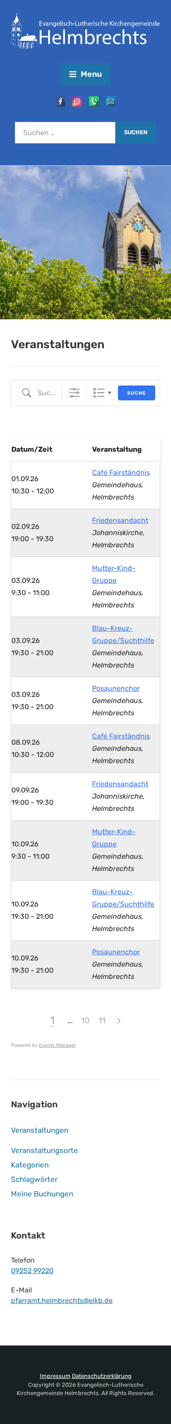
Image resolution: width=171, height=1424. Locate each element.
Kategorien (30, 1164)
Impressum (55, 1376)
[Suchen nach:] (65, 132)
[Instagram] (77, 101)
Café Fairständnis (121, 472)
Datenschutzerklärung (102, 1376)
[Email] (110, 101)
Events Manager (57, 1045)
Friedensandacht (120, 520)
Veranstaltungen (39, 1130)
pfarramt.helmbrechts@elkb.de (62, 1300)
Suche (136, 393)
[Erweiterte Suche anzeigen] (74, 392)
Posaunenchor (116, 688)
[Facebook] (60, 101)
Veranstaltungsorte (44, 1150)
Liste (98, 392)
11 (102, 1020)
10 (85, 1020)
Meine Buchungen (42, 1193)
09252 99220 (32, 1271)
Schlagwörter (34, 1179)
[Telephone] (94, 101)
